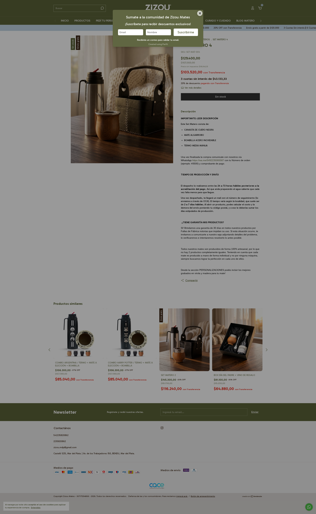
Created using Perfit (158, 44)
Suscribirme (186, 32)
